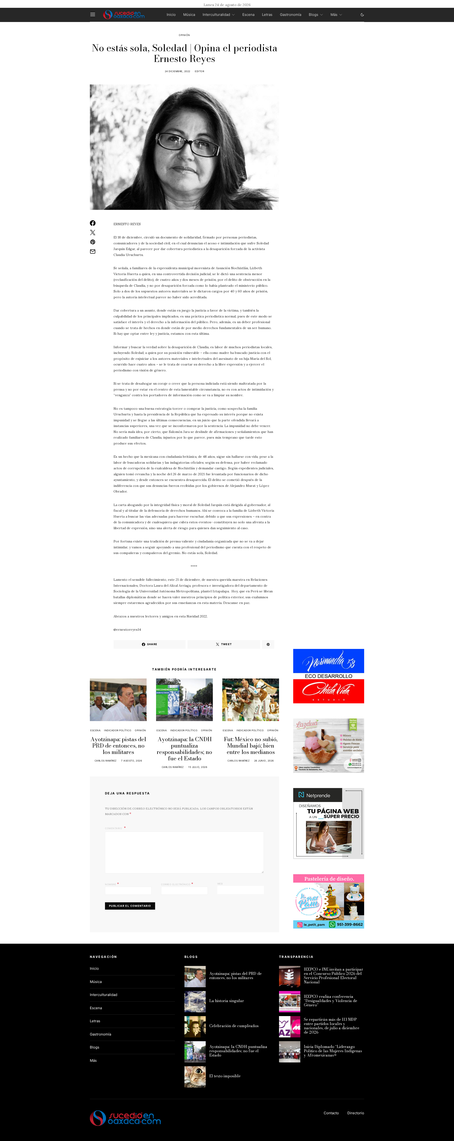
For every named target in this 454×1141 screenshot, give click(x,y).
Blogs (313, 14)
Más (334, 14)
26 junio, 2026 (264, 760)
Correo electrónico (177, 883)
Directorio (355, 1113)
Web (220, 883)
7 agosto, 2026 (131, 760)
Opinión (184, 35)
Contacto (331, 1113)
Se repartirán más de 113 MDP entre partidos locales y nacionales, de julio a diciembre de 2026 (331, 1026)
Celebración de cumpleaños (234, 1026)
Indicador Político (117, 730)
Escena (248, 14)
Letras (267, 14)
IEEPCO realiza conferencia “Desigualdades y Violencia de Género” (330, 1001)
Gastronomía (290, 14)
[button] (362, 15)
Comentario (114, 828)
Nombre (112, 883)
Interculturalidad (216, 14)
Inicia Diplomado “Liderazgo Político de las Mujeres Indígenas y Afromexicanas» (333, 1051)
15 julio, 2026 (197, 767)
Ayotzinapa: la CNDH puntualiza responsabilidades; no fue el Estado (184, 749)
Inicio (171, 14)
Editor (199, 71)
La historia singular (226, 1001)
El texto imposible (224, 1076)
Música (189, 14)
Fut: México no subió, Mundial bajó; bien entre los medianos (251, 745)
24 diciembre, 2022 (177, 71)
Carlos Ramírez (106, 760)
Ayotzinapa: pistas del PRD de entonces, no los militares (118, 745)
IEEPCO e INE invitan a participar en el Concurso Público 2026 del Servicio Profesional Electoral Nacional (333, 975)
